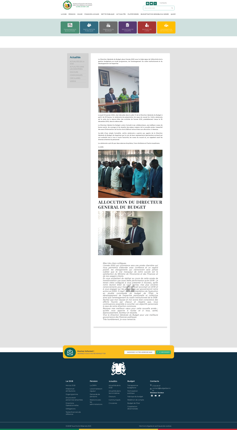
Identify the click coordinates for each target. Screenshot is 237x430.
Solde (79, 14)
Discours (74, 72)
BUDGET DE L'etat (147, 30)
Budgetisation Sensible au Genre (155, 14)
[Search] (172, 8)
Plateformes (133, 14)
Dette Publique (107, 14)
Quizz (173, 14)
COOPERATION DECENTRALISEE (166, 30)
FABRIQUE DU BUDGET (108, 30)
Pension (72, 14)
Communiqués (76, 75)
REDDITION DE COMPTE (127, 30)
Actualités (121, 14)
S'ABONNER (164, 352)
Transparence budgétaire (70, 30)
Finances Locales (91, 14)
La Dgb (63, 14)
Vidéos (73, 81)
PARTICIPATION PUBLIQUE (89, 30)
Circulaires (75, 78)
